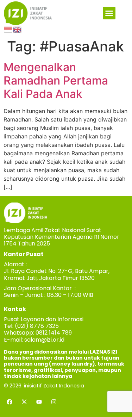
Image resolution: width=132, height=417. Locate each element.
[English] (17, 29)
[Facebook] (9, 401)
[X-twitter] (24, 401)
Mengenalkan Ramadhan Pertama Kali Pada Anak (56, 80)
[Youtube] (39, 401)
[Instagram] (53, 401)
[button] (109, 13)
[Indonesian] (8, 29)
